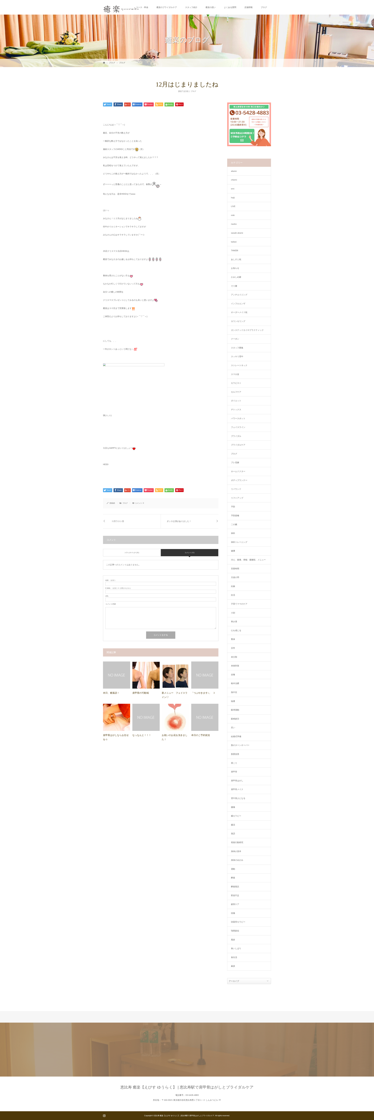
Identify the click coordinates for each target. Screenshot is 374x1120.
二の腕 (234, 524)
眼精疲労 (235, 719)
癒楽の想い (211, 7)
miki (233, 215)
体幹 (233, 533)
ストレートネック (239, 365)
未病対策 (235, 666)
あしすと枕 (236, 259)
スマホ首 (235, 374)
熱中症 (234, 692)
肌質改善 (235, 754)
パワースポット (238, 418)
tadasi (234, 242)
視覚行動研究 (237, 842)
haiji (233, 197)
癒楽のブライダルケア (166, 7)
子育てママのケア (239, 604)
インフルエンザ (238, 303)
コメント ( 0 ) (189, 552)
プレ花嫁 (235, 462)
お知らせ (235, 268)
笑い (233, 727)
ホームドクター (238, 471)
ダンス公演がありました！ (179, 521)
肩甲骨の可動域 (140, 693)
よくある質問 (230, 7)
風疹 (233, 939)
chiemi (234, 180)
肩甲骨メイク (237, 789)
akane (234, 171)
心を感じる (236, 630)
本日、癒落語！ (111, 693)
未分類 (234, 657)
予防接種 (235, 515)
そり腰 (234, 286)
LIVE (233, 206)
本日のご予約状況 (200, 735)
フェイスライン (238, 427)
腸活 (233, 825)
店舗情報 (248, 7)
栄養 (233, 674)
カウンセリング (238, 321)
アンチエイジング (239, 294)
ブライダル (236, 436)
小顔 (233, 613)
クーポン (235, 339)
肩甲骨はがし (237, 780)
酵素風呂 (235, 886)
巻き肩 (234, 621)
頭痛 (233, 913)
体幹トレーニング (239, 542)
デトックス (236, 409)
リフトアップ (237, 498)
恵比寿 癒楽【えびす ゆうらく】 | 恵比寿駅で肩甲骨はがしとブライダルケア (187, 1087)
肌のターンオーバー (240, 745)
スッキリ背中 (237, 356)
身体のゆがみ (237, 860)
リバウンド (236, 489)
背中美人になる (238, 798)
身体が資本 (236, 851)
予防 (233, 506)
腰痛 (233, 807)
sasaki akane (237, 233)
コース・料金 (142, 7)
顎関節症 (235, 931)
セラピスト (236, 383)
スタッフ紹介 (191, 7)
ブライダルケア (238, 445)
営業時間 (235, 568)
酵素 (233, 878)
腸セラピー (236, 816)
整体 (233, 639)
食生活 (234, 957)
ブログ (264, 7)
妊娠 (233, 586)
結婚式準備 (236, 736)
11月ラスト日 (118, 521)
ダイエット (236, 400)
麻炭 (233, 966)
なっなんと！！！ (141, 735)
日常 (233, 648)
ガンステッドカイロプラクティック (247, 330)
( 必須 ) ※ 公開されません (118, 588)
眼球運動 (235, 710)
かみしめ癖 (236, 277)
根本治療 (235, 683)
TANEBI (234, 250)
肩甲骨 (234, 772)
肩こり (234, 763)
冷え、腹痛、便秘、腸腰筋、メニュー (248, 560)
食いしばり (236, 948)
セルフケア (236, 392)
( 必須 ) (110, 580)
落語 (233, 833)
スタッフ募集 (237, 348)
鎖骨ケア (235, 904)
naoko (234, 224)
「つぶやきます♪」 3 (203, 693)
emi (232, 188)
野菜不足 (235, 895)
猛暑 (233, 701)
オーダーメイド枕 (239, 312)
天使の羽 (235, 577)
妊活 (233, 595)
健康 (233, 551)
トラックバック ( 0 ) (131, 552)
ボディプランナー (239, 480)
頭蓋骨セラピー (238, 922)
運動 (233, 869)
